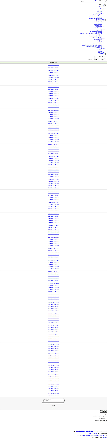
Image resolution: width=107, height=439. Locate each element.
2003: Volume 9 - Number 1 (53, 310)
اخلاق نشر (100, 41)
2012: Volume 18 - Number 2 (53, 208)
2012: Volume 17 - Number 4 (53, 216)
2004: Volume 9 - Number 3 (53, 306)
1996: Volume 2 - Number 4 (53, 376)
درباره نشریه (99, 11)
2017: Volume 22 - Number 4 (53, 158)
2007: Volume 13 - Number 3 (53, 264)
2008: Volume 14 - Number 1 (53, 257)
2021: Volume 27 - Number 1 (53, 107)
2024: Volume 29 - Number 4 (53, 77)
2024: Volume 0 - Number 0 (53, 395)
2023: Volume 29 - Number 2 (53, 81)
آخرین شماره (99, 22)
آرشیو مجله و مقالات (100, 20)
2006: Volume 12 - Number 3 (53, 276)
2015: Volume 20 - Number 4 (53, 181)
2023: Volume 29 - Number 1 (53, 83)
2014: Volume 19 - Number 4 (53, 193)
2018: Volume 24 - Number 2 (53, 139)
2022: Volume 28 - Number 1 (53, 95)
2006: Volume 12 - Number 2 (53, 278)
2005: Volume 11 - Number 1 (53, 291)
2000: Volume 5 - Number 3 (53, 348)
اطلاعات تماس (99, 49)
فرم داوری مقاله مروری (97, 36)
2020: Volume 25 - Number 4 (53, 123)
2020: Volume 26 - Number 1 (53, 118)
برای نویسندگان (101, 38)
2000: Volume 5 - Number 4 (53, 346)
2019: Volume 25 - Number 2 (53, 128)
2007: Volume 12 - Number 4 (53, 273)
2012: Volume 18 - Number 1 (53, 210)
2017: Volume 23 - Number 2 (53, 151)
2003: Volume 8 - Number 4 (53, 315)
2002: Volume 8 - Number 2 (53, 320)
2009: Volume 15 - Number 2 (53, 243)
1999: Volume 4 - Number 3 (53, 357)
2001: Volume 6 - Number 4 (53, 336)
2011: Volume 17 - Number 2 (53, 220)
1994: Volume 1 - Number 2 (53, 388)
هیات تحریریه (99, 12)
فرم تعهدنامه (99, 40)
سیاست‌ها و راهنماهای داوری (96, 31)
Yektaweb (105, 437)
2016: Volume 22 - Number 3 (53, 160)
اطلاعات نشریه (101, 9)
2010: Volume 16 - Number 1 (53, 234)
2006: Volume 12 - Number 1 (53, 280)
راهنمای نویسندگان (98, 39)
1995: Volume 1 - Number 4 (53, 386)
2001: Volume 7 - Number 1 (53, 331)
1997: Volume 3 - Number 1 (53, 371)
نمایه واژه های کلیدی (98, 27)
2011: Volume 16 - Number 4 (53, 227)
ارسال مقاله (102, 53)
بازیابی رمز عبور (101, 6)
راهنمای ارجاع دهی (98, 47)
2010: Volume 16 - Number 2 (53, 231)
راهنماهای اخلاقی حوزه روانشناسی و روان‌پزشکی (92, 45)
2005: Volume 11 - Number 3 (53, 287)
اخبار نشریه (99, 17)
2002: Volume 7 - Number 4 (53, 327)
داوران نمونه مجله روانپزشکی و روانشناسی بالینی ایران (91, 33)
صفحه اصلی (102, 8)
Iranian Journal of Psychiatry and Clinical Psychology (93, 435)
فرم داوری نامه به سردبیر (97, 34)
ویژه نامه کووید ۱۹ (98, 25)
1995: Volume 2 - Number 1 (53, 381)
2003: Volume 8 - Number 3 (53, 318)
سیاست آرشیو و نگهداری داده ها (95, 18)
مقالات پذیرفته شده (98, 24)
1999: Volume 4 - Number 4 (53, 355)
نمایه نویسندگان (99, 26)
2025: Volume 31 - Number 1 (53, 67)
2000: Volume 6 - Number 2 (53, 339)
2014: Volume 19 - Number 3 (53, 195)
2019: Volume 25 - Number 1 (53, 130)
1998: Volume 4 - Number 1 (53, 362)
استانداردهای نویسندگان (97, 44)
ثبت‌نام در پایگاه (101, 52)
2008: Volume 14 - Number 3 (53, 252)
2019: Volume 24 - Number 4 (53, 135)
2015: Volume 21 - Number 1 (53, 176)
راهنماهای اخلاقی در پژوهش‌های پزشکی (94, 46)
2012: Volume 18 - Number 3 (53, 206)
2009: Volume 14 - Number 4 (53, 250)
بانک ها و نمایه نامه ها (97, 14)
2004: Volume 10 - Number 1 (53, 299)
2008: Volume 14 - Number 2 (53, 255)
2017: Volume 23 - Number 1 (53, 153)
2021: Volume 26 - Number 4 (53, 112)
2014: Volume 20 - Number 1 (53, 187)
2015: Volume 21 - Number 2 (53, 174)
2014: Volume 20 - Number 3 (53, 183)
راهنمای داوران (99, 29)
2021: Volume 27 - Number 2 (53, 104)
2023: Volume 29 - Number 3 (53, 79)
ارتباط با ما (100, 51)
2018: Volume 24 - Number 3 (53, 137)
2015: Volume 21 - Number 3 (53, 172)
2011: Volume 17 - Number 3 (53, 218)
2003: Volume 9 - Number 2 (53, 308)
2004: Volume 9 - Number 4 (53, 304)
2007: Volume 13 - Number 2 (53, 266)
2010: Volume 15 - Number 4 (53, 239)
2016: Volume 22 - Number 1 (53, 164)
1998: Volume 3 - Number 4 (53, 367)
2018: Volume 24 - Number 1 (53, 141)
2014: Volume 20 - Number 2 (53, 185)
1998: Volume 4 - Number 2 (53, 360)
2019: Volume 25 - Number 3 (53, 125)
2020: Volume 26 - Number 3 (53, 114)
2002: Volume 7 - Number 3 (53, 329)
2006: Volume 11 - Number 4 (53, 285)
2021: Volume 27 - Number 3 (53, 102)
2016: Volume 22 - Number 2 (53, 162)
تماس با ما (102, 48)
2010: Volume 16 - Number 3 (53, 229)
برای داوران (102, 28)
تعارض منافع (99, 42)
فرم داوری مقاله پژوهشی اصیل (95, 35)
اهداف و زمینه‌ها (98, 13)
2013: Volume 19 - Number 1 (53, 199)
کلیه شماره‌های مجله (98, 21)
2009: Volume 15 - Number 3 (53, 241)
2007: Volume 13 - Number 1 (53, 268)
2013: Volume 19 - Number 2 (53, 197)
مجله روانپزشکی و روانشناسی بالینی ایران (84, 431)
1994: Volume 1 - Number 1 (53, 390)
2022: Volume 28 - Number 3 (53, 91)
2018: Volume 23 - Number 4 (53, 146)
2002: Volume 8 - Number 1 (53, 322)
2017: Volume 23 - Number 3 (53, 149)
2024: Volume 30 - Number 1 (53, 72)
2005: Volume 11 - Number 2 (53, 289)
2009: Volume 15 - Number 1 (53, 245)
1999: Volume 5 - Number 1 (53, 350)
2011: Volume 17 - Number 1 (53, 222)
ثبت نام (103, 5)
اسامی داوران (99, 32)
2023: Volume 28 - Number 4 (53, 89)
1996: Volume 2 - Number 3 (53, 378)
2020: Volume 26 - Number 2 (53, 116)
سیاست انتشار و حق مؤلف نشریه (95, 15)
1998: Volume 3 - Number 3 (53, 369)
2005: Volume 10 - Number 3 (53, 297)
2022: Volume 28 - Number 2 (53, 93)
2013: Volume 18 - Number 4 (53, 204)
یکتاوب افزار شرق (93, 433)
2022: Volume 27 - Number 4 (53, 100)
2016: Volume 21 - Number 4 (53, 170)
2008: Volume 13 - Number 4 (53, 262)
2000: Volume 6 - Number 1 (53, 341)
